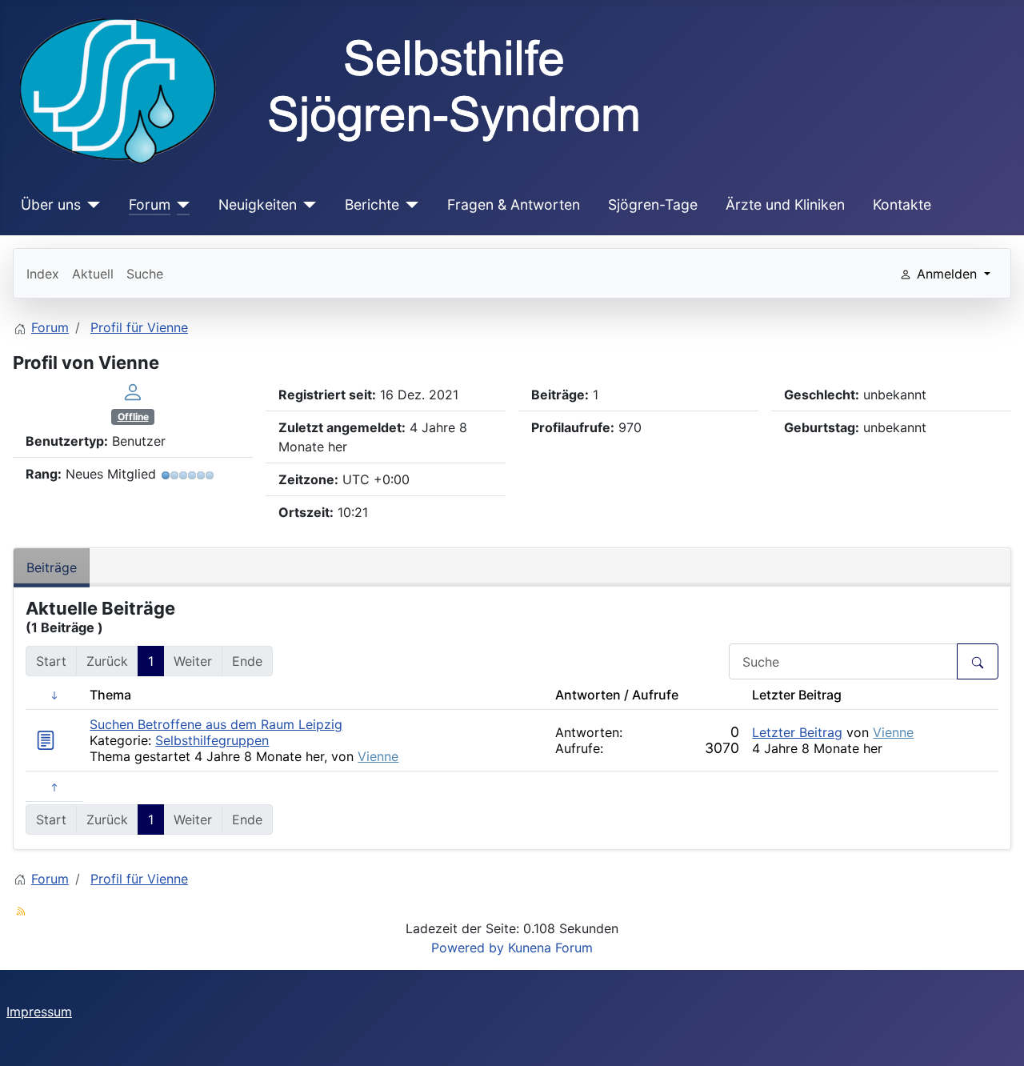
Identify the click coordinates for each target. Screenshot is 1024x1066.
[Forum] (180, 204)
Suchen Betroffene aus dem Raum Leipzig (216, 724)
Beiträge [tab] (51, 567)
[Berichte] (409, 204)
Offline (133, 417)
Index (42, 274)
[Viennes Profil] (132, 391)
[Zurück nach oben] (996, 1036)
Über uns (51, 204)
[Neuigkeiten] (307, 204)
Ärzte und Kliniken (785, 204)
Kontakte (902, 204)
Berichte (372, 204)
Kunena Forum (550, 948)
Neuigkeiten (257, 204)
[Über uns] (91, 204)
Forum (149, 204)
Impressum (39, 1012)
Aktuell (93, 274)
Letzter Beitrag (797, 732)
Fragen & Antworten (513, 204)
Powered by (467, 948)
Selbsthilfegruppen (212, 740)
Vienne (378, 756)
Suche (144, 274)
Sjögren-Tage (653, 204)
